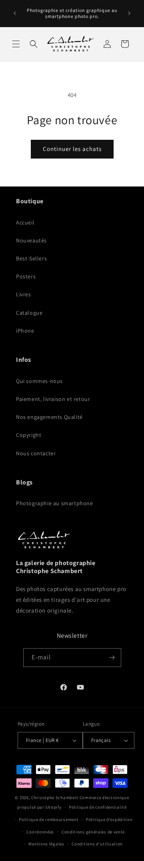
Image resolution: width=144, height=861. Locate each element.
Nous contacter (36, 453)
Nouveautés (31, 240)
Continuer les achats (72, 149)
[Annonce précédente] (15, 13)
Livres (23, 294)
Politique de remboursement (48, 819)
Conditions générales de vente (93, 832)
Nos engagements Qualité (49, 417)
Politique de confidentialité (98, 807)
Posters (26, 276)
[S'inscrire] (112, 657)
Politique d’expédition (109, 819)
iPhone (25, 330)
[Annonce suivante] (129, 13)
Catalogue (29, 312)
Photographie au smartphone (54, 503)
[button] (16, 44)
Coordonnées (40, 832)
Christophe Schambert (54, 797)
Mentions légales (46, 844)
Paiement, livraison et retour (53, 399)
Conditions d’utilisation (97, 844)
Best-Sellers (31, 258)
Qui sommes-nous (39, 381)
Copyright (28, 434)
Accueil (25, 222)
